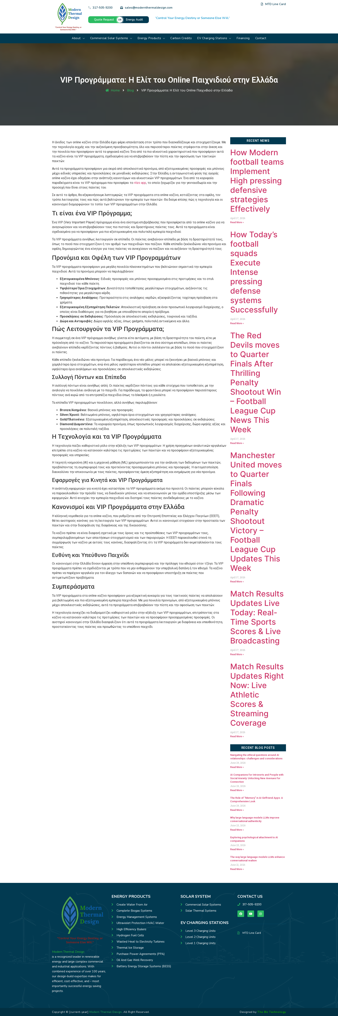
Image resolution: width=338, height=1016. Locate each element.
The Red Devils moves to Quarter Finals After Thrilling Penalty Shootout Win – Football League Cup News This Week (255, 382)
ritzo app (140, 183)
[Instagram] (244, 12)
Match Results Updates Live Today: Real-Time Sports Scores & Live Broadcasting (257, 617)
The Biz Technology (271, 1012)
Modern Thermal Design (68, 952)
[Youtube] (239, 12)
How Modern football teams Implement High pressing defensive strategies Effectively (257, 181)
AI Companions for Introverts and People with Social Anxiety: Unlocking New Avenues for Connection (256, 778)
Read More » (237, 222)
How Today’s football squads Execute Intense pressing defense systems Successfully (254, 272)
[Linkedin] (234, 12)
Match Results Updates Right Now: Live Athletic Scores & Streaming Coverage (257, 695)
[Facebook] (228, 12)
